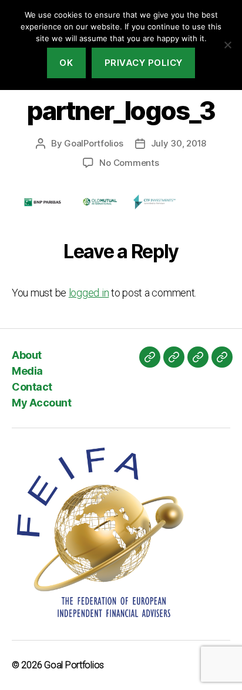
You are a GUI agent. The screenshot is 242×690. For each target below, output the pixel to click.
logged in (89, 292)
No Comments (129, 162)
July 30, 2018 (179, 143)
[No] (227, 45)
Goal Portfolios (74, 665)
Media (27, 371)
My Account (41, 402)
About (27, 355)
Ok (66, 62)
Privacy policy (144, 62)
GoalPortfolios (93, 143)
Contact (32, 387)
